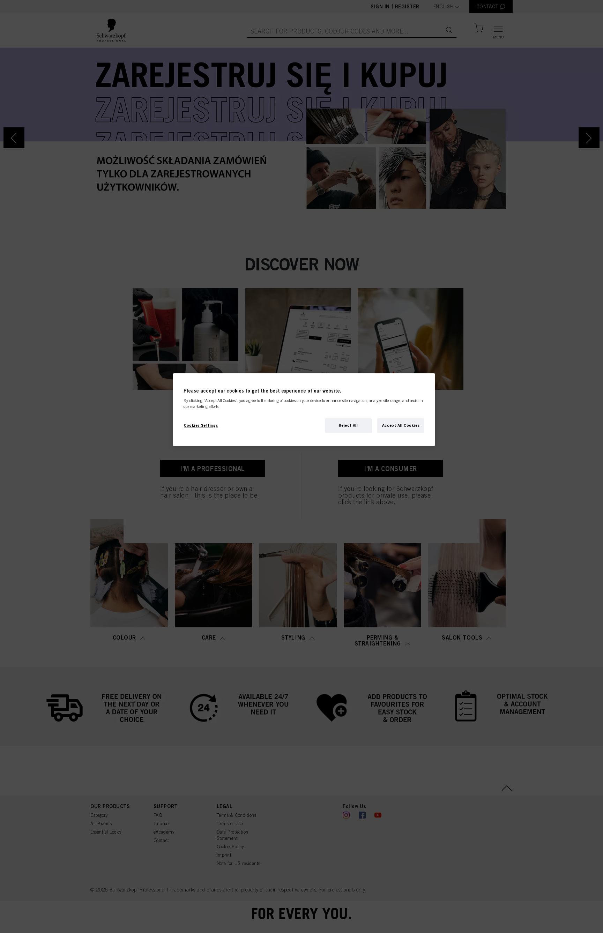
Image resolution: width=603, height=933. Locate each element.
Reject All (348, 425)
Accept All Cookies (400, 425)
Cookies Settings (201, 425)
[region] (304, 409)
